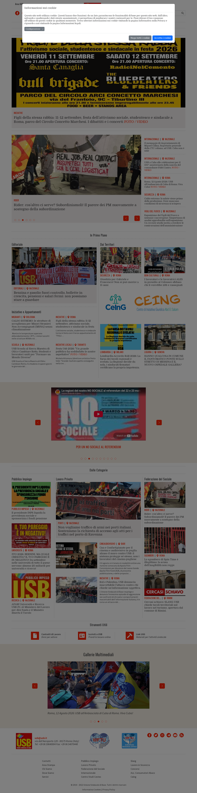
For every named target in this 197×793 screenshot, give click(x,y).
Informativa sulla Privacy (152, 21)
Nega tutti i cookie (140, 38)
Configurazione (33, 29)
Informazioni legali (70, 23)
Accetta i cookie (162, 38)
